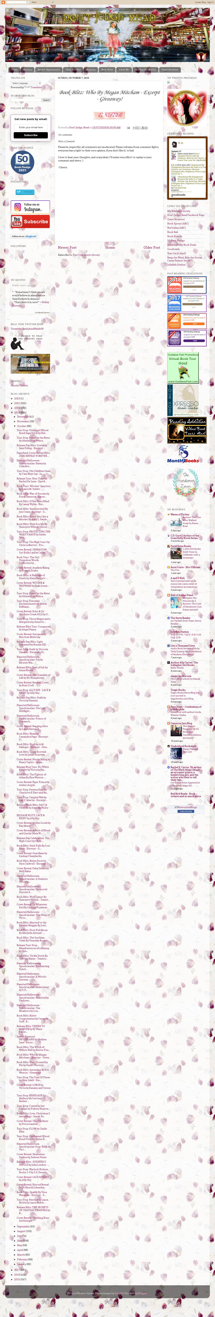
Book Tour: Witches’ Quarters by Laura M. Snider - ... (34, 487)
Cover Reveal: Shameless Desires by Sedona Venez (32, 1156)
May (20, 1245)
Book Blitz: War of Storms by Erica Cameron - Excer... (33, 495)
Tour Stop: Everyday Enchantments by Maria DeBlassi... (32, 603)
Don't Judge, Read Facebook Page (185, 215)
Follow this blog (186, 811)
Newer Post (67, 247)
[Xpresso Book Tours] (183, 415)
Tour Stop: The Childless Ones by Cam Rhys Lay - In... (33, 472)
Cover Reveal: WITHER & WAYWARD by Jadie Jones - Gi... (33, 585)
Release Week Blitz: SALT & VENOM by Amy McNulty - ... (33, 807)
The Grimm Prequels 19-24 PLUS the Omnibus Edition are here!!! (192, 732)
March (21, 1254)
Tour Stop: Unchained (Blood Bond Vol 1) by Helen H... (33, 1138)
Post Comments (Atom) (86, 254)
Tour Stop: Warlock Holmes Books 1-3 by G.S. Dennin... (32, 1171)
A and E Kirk (178, 578)
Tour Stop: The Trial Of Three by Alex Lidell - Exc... (33, 1079)
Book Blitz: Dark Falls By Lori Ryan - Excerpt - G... (33, 847)
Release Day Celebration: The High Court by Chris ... (33, 839)
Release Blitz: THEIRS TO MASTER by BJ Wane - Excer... (31, 1029)
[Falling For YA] (30, 372)
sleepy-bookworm (181, 676)
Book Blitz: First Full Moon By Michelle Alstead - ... (32, 931)
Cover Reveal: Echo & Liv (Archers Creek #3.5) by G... (33, 613)
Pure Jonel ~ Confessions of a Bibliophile (186, 708)
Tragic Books (178, 689)
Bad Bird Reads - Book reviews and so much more (186, 795)
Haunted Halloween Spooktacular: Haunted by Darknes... (33, 997)
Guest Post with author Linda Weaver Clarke (186, 713)
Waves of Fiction (180, 514)
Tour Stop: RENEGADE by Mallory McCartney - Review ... (31, 1098)
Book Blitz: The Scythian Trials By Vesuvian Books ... (33, 939)
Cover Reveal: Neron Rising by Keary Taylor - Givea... (33, 761)
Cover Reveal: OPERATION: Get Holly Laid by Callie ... (32, 551)
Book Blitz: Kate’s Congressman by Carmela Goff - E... (32, 1018)
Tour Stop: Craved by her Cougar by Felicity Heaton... (33, 1107)
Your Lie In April (176, 253)
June (20, 1240)
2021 (17, 403)
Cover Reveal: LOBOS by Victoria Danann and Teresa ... (34, 1087)
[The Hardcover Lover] (186, 497)
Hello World (177, 667)
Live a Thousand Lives (183, 645)
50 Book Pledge (176, 240)
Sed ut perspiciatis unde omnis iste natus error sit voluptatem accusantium (184, 583)
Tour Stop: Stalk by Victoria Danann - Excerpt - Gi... (32, 651)
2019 (17, 408)
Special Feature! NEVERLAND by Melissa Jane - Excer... (31, 1039)
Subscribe (31, 135)
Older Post (152, 247)
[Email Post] (128, 127)
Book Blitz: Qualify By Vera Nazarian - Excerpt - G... (32, 1194)
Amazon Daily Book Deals (181, 244)
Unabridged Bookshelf (183, 746)
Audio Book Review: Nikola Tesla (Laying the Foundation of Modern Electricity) (186, 651)
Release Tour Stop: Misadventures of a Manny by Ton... (33, 948)
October (22, 426)
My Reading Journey (178, 210)
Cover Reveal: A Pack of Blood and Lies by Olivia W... (33, 832)
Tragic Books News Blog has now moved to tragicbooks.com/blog (185, 695)
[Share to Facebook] (143, 127)
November (23, 421)
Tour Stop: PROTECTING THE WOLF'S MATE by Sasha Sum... (33, 534)
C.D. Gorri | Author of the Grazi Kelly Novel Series (185, 537)
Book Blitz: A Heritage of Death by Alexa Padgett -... (32, 577)
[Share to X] (140, 127)
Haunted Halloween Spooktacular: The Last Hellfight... (31, 708)
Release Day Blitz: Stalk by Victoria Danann (31, 699)
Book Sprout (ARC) (178, 223)
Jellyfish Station (176, 264)
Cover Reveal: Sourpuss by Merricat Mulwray (31, 635)
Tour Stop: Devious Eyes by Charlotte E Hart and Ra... (32, 791)
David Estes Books (181, 546)
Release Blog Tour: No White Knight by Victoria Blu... (33, 768)
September (23, 1226)
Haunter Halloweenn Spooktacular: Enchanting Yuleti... (33, 966)
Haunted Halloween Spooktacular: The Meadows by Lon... (28, 1008)
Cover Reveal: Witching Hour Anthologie (33, 1219)
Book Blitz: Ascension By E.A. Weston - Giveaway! (33, 1071)
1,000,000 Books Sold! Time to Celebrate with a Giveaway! (192, 553)
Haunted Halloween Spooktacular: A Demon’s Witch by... (32, 878)
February (22, 1259)
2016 (17, 1274)
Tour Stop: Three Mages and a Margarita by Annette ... (33, 620)
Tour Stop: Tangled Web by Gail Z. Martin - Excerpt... (32, 799)
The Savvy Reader (180, 617)
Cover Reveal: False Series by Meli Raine (33, 870)
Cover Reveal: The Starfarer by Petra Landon (32, 1122)
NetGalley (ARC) (176, 227)
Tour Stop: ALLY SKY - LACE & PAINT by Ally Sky (34, 691)
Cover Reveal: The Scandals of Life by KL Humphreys (33, 676)
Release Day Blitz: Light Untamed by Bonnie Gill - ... (33, 643)
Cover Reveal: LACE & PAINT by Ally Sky (33, 1178)
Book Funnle (174, 236)
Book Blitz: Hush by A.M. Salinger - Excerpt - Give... (32, 746)
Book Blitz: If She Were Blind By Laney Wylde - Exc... (33, 503)
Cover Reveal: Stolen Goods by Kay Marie (34, 824)
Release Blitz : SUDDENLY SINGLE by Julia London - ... (33, 1163)
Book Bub (172, 232)
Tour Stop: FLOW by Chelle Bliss (32, 1130)
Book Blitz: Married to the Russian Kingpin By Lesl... (32, 924)
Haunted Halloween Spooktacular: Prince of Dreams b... (31, 718)
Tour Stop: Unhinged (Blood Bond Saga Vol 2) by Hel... (32, 432)
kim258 (119, 1293)
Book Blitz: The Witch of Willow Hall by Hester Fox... (33, 1048)
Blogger (142, 1293)
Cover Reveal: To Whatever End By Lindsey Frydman (32, 906)
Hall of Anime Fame (182, 595)
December (23, 416)
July (19, 1235)
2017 (17, 1269)
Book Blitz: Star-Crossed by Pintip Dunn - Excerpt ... (32, 1064)
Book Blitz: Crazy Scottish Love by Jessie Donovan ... (32, 753)
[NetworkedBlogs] (186, 807)
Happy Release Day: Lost (190, 750)
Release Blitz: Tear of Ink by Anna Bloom (32, 669)
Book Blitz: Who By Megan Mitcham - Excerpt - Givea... (33, 1056)
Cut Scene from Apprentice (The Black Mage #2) (185, 784)
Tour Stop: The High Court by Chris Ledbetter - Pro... (33, 543)
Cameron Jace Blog (181, 723)
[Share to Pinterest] (146, 127)
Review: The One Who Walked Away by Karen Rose (192, 521)
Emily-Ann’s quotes (23, 285)
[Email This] (134, 127)
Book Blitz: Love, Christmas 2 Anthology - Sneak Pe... (33, 1115)
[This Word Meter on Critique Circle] (168, 82)
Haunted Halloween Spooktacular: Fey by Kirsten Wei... (30, 659)
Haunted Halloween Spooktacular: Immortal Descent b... (32, 889)
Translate (36, 87)
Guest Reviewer (169, 70)
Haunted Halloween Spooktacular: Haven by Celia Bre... (31, 463)
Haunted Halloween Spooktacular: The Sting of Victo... (33, 914)
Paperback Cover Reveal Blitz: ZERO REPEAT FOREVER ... (33, 454)
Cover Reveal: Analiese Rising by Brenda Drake (33, 569)
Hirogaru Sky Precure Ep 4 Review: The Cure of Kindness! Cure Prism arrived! (192, 603)
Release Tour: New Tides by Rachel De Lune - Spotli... (32, 480)
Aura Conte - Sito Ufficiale (185, 567)
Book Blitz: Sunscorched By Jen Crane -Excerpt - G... (32, 510)
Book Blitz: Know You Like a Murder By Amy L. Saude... (32, 518)
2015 (17, 1279)
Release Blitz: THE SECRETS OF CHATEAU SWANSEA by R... (33, 1210)
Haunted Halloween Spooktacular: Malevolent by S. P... (33, 987)
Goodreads (173, 249)
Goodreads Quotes (42, 312)
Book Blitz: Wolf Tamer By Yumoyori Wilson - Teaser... (33, 898)
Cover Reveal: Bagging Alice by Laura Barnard (32, 727)
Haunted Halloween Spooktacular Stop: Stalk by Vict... (34, 1146)
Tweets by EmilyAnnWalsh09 (27, 328)
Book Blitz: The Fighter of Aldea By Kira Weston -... (31, 776)
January (22, 1264)
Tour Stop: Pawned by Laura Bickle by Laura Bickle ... (32, 1201)
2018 (17, 412)
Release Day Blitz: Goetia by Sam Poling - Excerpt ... (32, 447)
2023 (17, 398)
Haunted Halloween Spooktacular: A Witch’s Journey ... (31, 976)
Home (14, 70)
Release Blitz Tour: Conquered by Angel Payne (34, 628)
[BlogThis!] (137, 127)
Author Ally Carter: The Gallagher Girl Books (184, 664)
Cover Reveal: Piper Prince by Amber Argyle (33, 783)
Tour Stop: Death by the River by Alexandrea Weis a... (33, 439)
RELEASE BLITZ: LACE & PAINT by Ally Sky (31, 817)
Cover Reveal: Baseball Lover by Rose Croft (33, 684)
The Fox (175, 570)
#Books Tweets (19, 385)
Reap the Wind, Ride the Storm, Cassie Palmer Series (185, 259)
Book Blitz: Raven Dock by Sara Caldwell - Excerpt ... (32, 862)
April (20, 1249)
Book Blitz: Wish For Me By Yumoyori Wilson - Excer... (33, 525)
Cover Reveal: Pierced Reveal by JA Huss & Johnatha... (33, 1186)
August (21, 1231)
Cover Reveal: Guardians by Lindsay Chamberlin (32, 855)
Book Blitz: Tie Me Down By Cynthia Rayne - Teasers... (32, 957)
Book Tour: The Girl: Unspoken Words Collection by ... (28, 560)
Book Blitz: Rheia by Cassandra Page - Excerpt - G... (33, 736)
